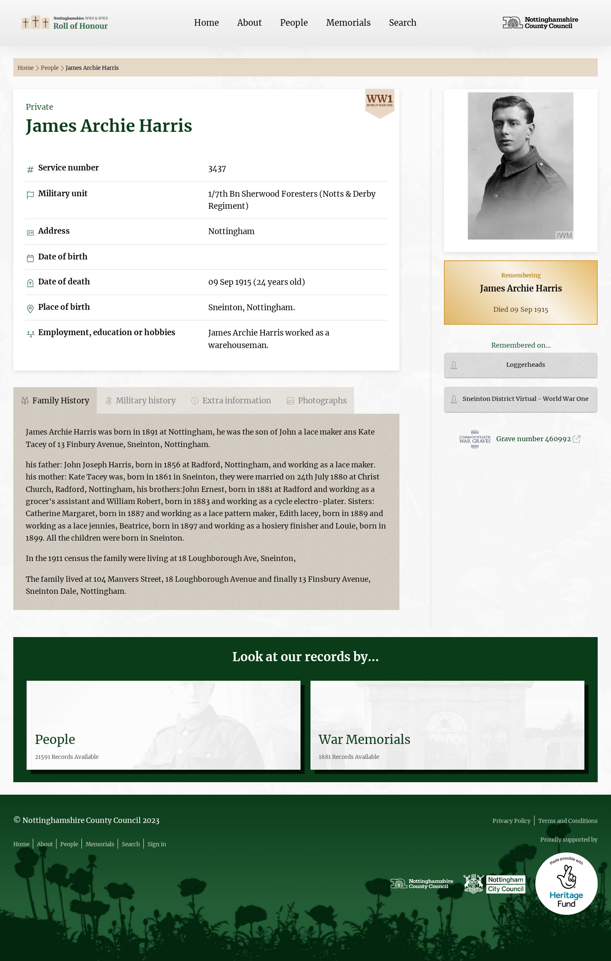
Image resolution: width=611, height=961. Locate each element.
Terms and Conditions (568, 821)
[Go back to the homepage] (65, 23)
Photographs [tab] (321, 400)
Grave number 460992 (534, 439)
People (294, 22)
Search (402, 22)
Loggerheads (525, 364)
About (249, 22)
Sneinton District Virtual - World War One (526, 399)
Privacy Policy (512, 821)
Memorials (348, 22)
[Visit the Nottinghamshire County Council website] (546, 23)
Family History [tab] (60, 400)
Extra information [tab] (236, 400)
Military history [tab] (145, 400)
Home (206, 22)
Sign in (157, 844)
